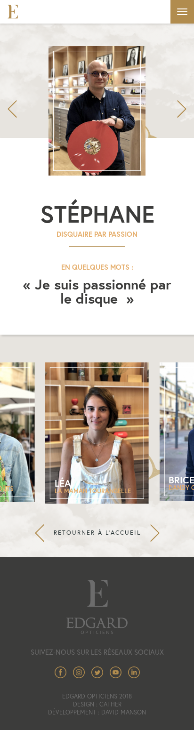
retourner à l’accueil (97, 533)
